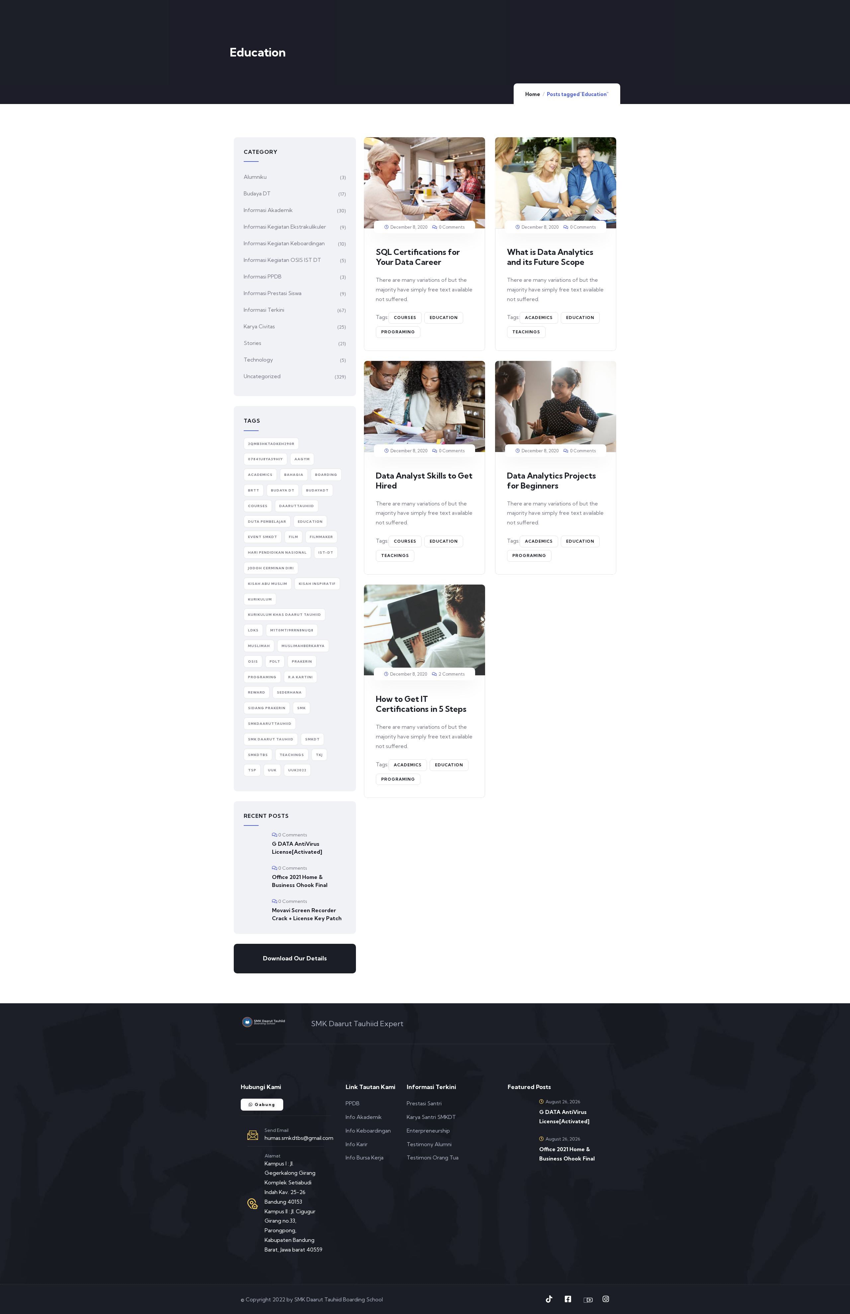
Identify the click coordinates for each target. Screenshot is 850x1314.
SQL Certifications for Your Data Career (418, 257)
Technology (258, 359)
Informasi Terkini (264, 309)
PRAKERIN (302, 661)
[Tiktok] (548, 1299)
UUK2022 (297, 770)
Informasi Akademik (268, 210)
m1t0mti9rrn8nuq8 (291, 630)
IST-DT (325, 552)
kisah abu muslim (267, 584)
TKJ (319, 755)
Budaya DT (257, 193)
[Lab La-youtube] (586, 1300)
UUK (272, 770)
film (293, 537)
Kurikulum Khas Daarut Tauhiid (284, 614)
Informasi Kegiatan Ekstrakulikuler (285, 226)
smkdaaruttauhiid (270, 723)
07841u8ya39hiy (265, 459)
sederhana (289, 692)
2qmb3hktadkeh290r (271, 444)
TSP (252, 770)
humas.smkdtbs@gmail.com (299, 1138)
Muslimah (259, 646)
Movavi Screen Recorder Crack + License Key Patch (307, 914)
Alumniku (255, 176)
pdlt (275, 661)
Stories (252, 343)
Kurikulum (260, 599)
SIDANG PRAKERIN (267, 708)
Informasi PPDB (263, 276)
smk (301, 708)
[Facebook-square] (567, 1299)
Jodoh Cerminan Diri (271, 568)
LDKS (253, 630)
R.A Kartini (300, 677)
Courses (405, 317)
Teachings (526, 331)
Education (444, 317)
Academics (539, 317)
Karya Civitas (259, 326)
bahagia (293, 475)
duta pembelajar (267, 521)
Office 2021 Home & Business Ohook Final (299, 881)
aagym (302, 459)
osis (253, 661)
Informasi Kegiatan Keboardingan (284, 243)
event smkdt (262, 537)
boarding (326, 475)
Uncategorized (262, 376)
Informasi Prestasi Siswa (272, 293)
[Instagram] (605, 1299)
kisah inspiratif (317, 584)
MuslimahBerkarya (303, 646)
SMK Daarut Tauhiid (271, 739)
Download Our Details (295, 958)
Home (532, 94)
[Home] (263, 1022)
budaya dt (283, 490)
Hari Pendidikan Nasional (277, 552)
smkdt (312, 739)
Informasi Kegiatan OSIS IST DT (282, 260)
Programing (398, 331)
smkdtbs (258, 755)
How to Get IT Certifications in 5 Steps (421, 704)
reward (256, 692)
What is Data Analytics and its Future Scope (550, 257)
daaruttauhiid (296, 506)
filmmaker (321, 537)
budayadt (317, 490)
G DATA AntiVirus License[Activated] (297, 847)
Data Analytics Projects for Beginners (551, 481)
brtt (253, 490)
